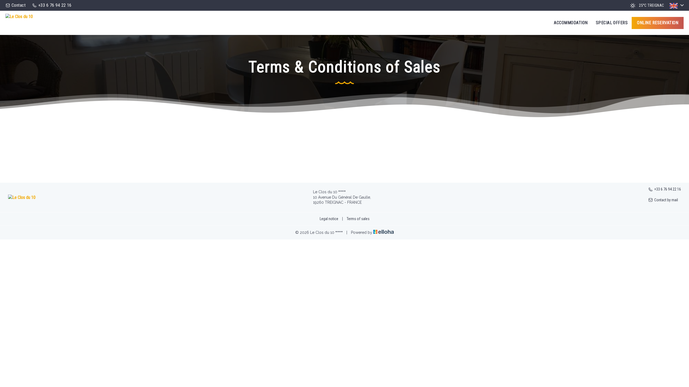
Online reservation (657, 22)
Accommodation (571, 22)
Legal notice (329, 219)
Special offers (612, 22)
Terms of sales (358, 219)
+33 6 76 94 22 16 (667, 189)
